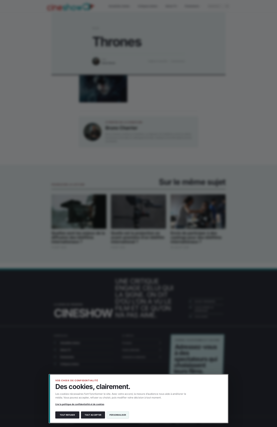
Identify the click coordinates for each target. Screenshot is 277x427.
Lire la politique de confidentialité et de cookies (79, 404)
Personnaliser (117, 415)
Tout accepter (93, 415)
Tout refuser (67, 415)
